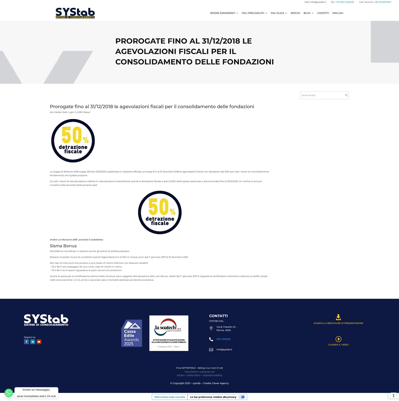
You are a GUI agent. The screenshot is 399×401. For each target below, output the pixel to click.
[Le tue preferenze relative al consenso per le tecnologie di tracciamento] (394, 396)
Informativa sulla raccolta (169, 397)
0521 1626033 (223, 339)
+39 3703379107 (382, 2)
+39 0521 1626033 (345, 2)
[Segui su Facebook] (26, 341)
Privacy (181, 375)
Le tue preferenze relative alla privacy (213, 397)
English (337, 13)
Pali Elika (277, 13)
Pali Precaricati (253, 13)
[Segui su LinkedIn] (32, 341)
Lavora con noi (207, 371)
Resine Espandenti (222, 13)
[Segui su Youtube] (38, 341)
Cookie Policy (193, 375)
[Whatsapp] (9, 393)
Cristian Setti (60, 112)
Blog (307, 13)
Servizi (295, 13)
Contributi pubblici (212, 375)
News (87, 112)
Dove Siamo (191, 371)
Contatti (323, 13)
